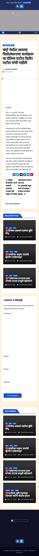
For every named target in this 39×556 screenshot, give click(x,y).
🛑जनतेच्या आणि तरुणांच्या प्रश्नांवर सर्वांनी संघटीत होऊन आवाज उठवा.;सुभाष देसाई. (17, 496)
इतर (4, 45)
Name (6, 356)
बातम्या (12, 45)
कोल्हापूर (8, 45)
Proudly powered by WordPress (13, 550)
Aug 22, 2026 (11, 477)
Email (6, 369)
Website (7, 382)
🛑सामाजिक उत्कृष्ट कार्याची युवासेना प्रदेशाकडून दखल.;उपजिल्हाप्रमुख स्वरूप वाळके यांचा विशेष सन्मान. (17, 258)
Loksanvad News (11, 69)
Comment (8, 313)
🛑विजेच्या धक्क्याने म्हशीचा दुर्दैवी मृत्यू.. (18, 232)
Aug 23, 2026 (11, 432)
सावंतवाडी (15, 275)
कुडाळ (10, 228)
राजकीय (15, 251)
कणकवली (7, 490)
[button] (36, 33)
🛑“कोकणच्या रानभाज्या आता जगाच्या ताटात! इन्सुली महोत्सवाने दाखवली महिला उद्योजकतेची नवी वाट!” (18, 282)
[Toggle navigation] (20, 32)
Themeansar (19, 552)
